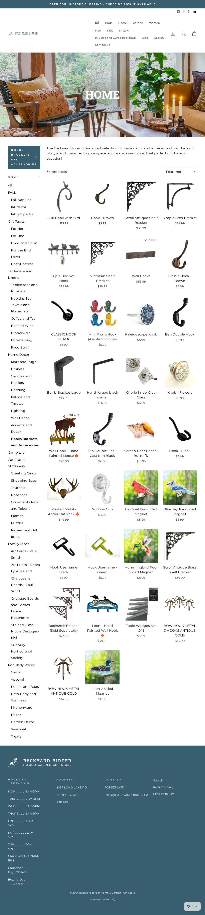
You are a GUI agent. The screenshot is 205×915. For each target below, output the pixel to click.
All (10, 185)
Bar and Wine (22, 326)
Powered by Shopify (102, 899)
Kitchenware (21, 707)
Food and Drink (24, 243)
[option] (102, 4)
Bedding (18, 390)
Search (159, 37)
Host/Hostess (22, 264)
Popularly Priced (21, 665)
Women (154, 22)
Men (98, 30)
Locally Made (19, 544)
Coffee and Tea (23, 318)
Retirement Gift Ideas (24, 533)
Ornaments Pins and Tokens (24, 505)
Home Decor (18, 355)
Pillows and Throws (20, 400)
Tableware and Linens (20, 274)
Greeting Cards (23, 473)
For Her (17, 229)
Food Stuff (19, 347)
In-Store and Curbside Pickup (115, 37)
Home (122, 22)
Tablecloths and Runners (24, 288)
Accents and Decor (21, 428)
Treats (16, 736)
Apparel (17, 679)
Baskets (17, 369)
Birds (108, 22)
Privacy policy (163, 793)
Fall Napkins (21, 200)
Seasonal (18, 729)
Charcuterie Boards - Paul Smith (22, 585)
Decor (16, 715)
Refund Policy (163, 787)
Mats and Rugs (23, 362)
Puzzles (17, 523)
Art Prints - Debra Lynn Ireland (25, 568)
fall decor (18, 207)
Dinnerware (21, 333)
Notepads (19, 495)
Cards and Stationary (16, 463)
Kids (110, 30)
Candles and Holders (21, 379)
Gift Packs (16, 221)
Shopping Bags (24, 480)
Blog (145, 37)
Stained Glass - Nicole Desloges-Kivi (25, 631)
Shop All (125, 30)
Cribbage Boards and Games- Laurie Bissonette (25, 608)
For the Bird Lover (21, 253)
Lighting (18, 411)
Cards (15, 672)
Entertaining (21, 340)
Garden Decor (22, 722)
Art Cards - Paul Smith (24, 554)
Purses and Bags (25, 687)
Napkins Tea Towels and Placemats (21, 305)
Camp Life (16, 452)
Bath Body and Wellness (23, 697)
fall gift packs (22, 214)
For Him (17, 236)
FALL (12, 193)
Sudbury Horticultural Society (21, 651)
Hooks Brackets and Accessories (24, 157)
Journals (18, 488)
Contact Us (102, 44)
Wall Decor (20, 418)
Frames (17, 516)
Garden (138, 22)
